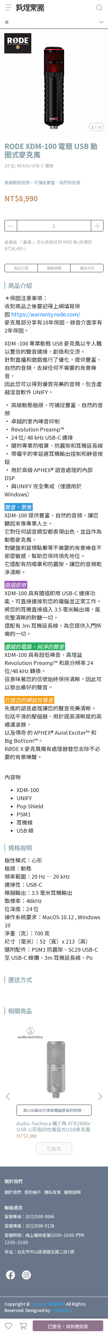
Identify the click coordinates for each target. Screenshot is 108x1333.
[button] (100, 1096)
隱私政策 (52, 1192)
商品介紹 (21, 267)
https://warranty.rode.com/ (45, 314)
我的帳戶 (32, 1192)
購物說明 (72, 1192)
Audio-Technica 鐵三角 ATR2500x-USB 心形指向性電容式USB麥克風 (54, 1126)
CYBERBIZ (61, 1310)
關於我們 (12, 1192)
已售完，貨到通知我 (68, 1326)
